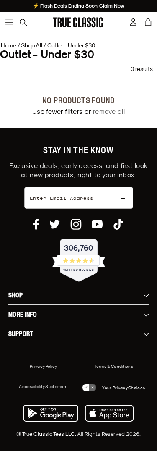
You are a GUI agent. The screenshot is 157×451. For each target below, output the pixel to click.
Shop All (31, 45)
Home (8, 45)
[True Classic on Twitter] (54, 224)
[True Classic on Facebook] (36, 224)
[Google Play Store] (50, 413)
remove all (109, 111)
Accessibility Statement (43, 386)
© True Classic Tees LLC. (46, 433)
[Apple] (109, 413)
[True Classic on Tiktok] (118, 224)
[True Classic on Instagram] (76, 224)
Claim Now (111, 5)
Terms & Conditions (113, 366)
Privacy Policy (43, 366)
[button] (148, 22)
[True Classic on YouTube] (97, 224)
